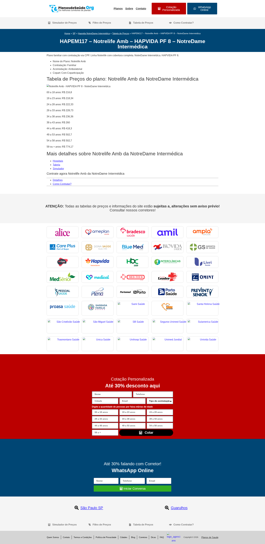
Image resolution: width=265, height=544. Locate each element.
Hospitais (58, 161)
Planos (118, 8)
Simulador (58, 168)
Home (67, 33)
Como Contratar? (62, 184)
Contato (141, 8)
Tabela (56, 164)
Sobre (129, 8)
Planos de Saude (209, 537)
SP (74, 33)
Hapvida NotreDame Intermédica (94, 33)
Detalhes (58, 180)
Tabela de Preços (120, 33)
